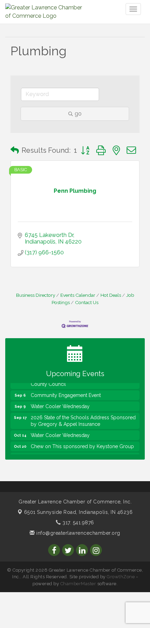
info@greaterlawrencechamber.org (77, 533)
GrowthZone (121, 576)
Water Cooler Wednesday (60, 404)
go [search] (78, 113)
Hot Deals (110, 295)
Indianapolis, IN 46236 (78, 512)
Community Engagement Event (66, 393)
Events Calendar (77, 295)
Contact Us (86, 302)
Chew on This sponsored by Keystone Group (82, 444)
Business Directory (35, 295)
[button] (14, 150)
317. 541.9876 (77, 522)
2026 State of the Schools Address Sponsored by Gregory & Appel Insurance (83, 419)
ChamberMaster (78, 583)
